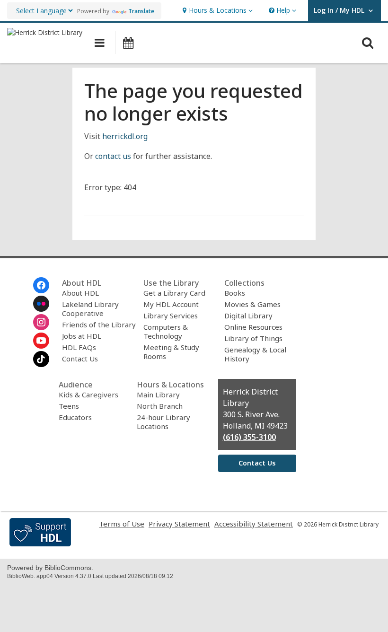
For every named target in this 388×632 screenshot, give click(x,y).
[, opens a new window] (40, 543)
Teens (69, 406)
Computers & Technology (165, 331)
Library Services (170, 315)
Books (234, 293)
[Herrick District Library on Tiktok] (41, 359)
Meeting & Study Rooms (171, 351)
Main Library (158, 394)
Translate (141, 11)
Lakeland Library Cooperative (90, 308)
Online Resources (253, 327)
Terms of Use (121, 523)
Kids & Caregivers (88, 394)
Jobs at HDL (81, 336)
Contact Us (80, 358)
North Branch (160, 406)
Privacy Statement (179, 523)
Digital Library (248, 315)
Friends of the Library (99, 324)
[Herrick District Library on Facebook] (41, 285)
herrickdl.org (125, 136)
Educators (75, 417)
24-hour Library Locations (163, 422)
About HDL (80, 293)
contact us (113, 156)
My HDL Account (171, 304)
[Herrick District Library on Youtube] (41, 341)
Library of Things (253, 338)
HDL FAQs (79, 347)
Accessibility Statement (253, 523)
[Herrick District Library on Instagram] (41, 322)
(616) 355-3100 (249, 437)
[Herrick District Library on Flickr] (41, 304)
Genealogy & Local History (255, 354)
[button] (216, 10)
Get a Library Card (174, 293)
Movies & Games (252, 304)
